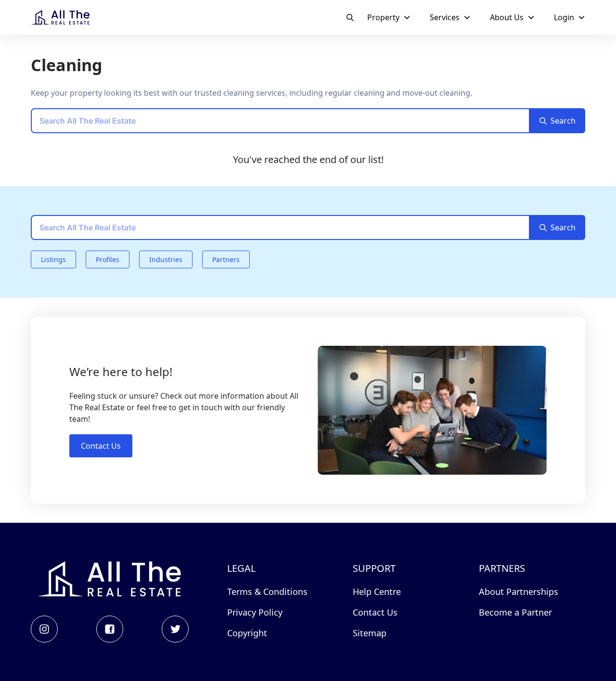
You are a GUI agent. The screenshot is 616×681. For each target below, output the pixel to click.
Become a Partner (515, 612)
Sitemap (369, 633)
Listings (53, 259)
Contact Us (101, 446)
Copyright (247, 633)
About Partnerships (518, 591)
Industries (165, 259)
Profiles (107, 259)
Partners (226, 259)
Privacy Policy (254, 612)
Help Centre (377, 591)
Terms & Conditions (267, 591)
